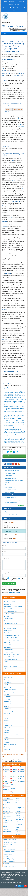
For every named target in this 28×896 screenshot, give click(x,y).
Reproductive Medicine (10, 744)
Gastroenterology (7, 816)
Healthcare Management (6, 808)
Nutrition (6, 720)
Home (5, 1)
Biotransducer (8, 484)
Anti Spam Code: (6, 573)
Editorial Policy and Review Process (11, 882)
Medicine (6, 706)
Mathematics (7, 647)
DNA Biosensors (9, 492)
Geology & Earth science (9, 866)
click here (19, 578)
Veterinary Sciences (9, 668)
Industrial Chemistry (10, 497)
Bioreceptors (8, 475)
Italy (6, 771)
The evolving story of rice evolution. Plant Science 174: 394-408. (14, 387)
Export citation (9, 512)
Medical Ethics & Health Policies (19, 818)
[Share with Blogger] (19, 464)
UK (5, 776)
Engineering (7, 625)
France (14, 774)
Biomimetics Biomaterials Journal (13, 500)
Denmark (22, 774)
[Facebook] (16, 886)
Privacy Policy (6, 881)
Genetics (6, 694)
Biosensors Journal (7, 105)
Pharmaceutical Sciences (10, 659)
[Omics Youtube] (25, 7)
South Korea (5, 784)
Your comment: (6, 558)
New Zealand (12, 787)
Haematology (7, 696)
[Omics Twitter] (10, 7)
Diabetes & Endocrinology (11, 689)
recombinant (21, 126)
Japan (6, 778)
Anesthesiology (8, 677)
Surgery (6, 747)
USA (6, 766)
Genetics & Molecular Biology (11, 635)
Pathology (6, 730)
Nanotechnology (8, 652)
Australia (7, 769)
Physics (6, 661)
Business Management (9, 861)
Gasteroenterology (9, 692)
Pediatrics (6, 732)
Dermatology (7, 687)
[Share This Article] (8, 452)
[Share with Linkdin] (10, 464)
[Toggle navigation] (4, 33)
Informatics (7, 642)
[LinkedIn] (22, 886)
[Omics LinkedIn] (14, 7)
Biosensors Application (11, 478)
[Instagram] (25, 886)
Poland (22, 766)
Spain (13, 766)
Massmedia (6, 863)
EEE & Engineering (7, 854)
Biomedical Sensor (10, 473)
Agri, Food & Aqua (7, 844)
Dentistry (6, 684)
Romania (22, 781)
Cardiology (7, 680)
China (14, 771)
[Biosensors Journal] (6, 17)
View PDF (9, 109)
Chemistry (6, 616)
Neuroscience (6, 811)
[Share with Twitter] (8, 464)
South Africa (13, 783)
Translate (22, 30)
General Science (8, 633)
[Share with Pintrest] (16, 464)
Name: (4, 545)
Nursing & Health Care (10, 656)
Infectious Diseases (9, 704)
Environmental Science (9, 851)
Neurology (6, 715)
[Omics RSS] (17, 7)
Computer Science (9, 621)
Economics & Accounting (10, 623)
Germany (7, 774)
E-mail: (4, 551)
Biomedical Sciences (9, 609)
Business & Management (10, 611)
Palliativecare (18, 822)
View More (20, 505)
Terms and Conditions (8, 879)
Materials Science (8, 644)
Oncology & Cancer (18, 799)
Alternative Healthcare (5, 825)
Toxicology (7, 749)
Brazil (6, 781)
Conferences (21, 1)
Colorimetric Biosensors (11, 489)
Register (11, 4)
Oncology (6, 723)
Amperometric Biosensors (12, 470)
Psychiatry (7, 737)
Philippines (13, 792)
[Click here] (3, 7)
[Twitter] (19, 886)
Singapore (13, 780)
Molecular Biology (8, 711)
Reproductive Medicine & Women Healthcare (18, 827)
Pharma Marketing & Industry (10, 842)
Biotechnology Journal (11, 502)
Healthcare (7, 699)
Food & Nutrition (8, 630)
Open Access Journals (14, 592)
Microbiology (7, 708)
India (13, 776)
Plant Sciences (8, 664)
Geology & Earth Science (10, 637)
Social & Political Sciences (10, 666)
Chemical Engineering (9, 613)
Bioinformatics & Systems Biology (13, 606)
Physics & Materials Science (10, 849)
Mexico (22, 776)
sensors (20, 124)
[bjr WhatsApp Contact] (14, 10)
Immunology (7, 701)
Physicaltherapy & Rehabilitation (12, 735)
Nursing (6, 718)
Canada (14, 769)
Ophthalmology (8, 725)
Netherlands (6, 789)
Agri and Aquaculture (9, 601)
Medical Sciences (8, 649)
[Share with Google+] (13, 464)
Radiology (6, 742)
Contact (17, 4)
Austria (22, 769)
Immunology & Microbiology (11, 640)
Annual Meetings (17, 761)
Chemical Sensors (10, 487)
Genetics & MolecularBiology (7, 819)
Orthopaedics (7, 727)
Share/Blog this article (11, 514)
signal (19, 118)
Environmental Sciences (10, 628)
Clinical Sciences (8, 618)
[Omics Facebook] (7, 7)
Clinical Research (8, 682)
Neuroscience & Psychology (11, 654)
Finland (22, 771)
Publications (12, 1)
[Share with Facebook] (5, 464)
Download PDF (17, 109)
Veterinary (5, 856)
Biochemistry (7, 604)
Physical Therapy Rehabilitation (19, 808)
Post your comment (14, 456)
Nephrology (7, 713)
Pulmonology (7, 739)
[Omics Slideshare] (21, 7)
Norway (22, 778)
